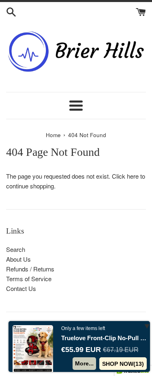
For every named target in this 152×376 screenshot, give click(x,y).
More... (84, 363)
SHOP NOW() (123, 364)
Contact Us (21, 288)
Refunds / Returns (30, 269)
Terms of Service (28, 278)
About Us (18, 259)
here (133, 176)
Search (15, 249)
